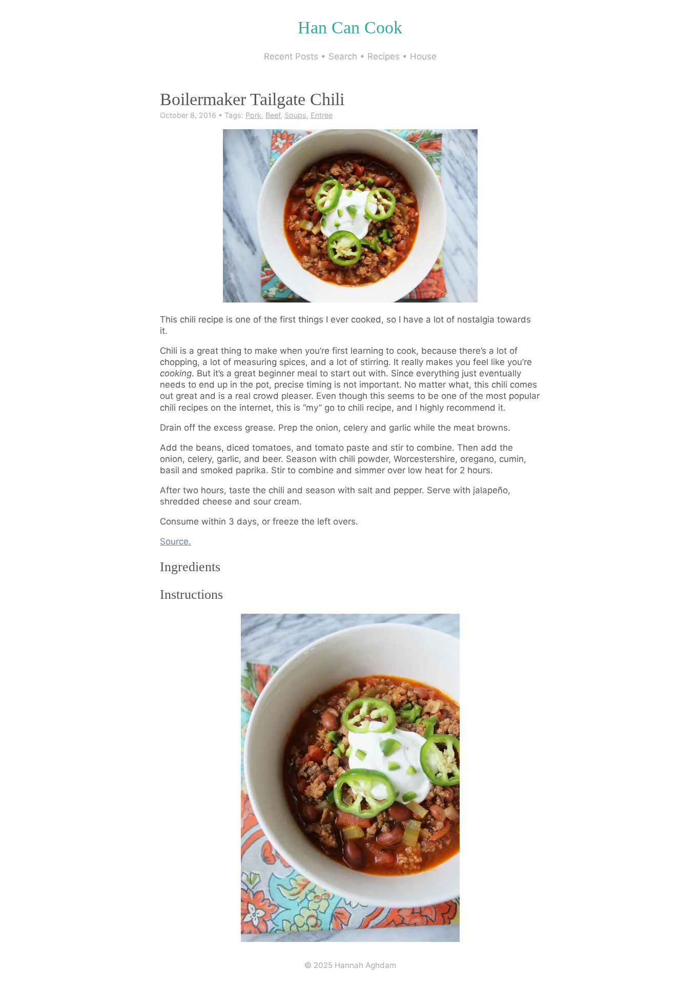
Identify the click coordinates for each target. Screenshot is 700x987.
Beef (272, 115)
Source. (175, 541)
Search (342, 56)
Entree (322, 115)
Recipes (383, 56)
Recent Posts (291, 56)
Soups (295, 115)
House (423, 56)
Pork (253, 115)
